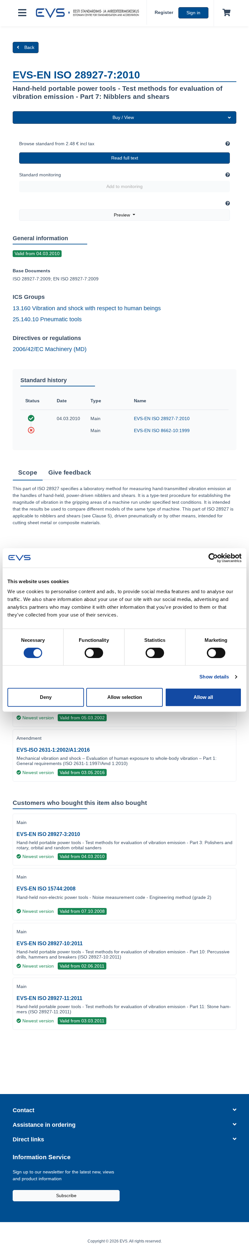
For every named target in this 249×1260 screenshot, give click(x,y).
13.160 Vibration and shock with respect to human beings (87, 308)
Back (29, 47)
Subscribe (66, 1195)
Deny (46, 697)
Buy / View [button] (123, 117)
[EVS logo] (89, 13)
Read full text (124, 157)
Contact (23, 1110)
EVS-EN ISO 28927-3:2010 (48, 834)
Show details (214, 676)
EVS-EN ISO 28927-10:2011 (50, 943)
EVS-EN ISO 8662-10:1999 (162, 430)
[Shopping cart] (225, 13)
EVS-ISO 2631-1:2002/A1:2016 (53, 750)
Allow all (203, 697)
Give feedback (69, 472)
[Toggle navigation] (22, 13)
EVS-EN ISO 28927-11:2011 (49, 998)
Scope (27, 472)
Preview (122, 215)
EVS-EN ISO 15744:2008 (46, 888)
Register (164, 12)
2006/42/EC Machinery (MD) (50, 349)
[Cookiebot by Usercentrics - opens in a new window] (213, 558)
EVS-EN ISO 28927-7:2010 (162, 418)
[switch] (94, 653)
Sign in (193, 12)
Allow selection (124, 697)
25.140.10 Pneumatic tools (47, 319)
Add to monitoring (124, 186)
